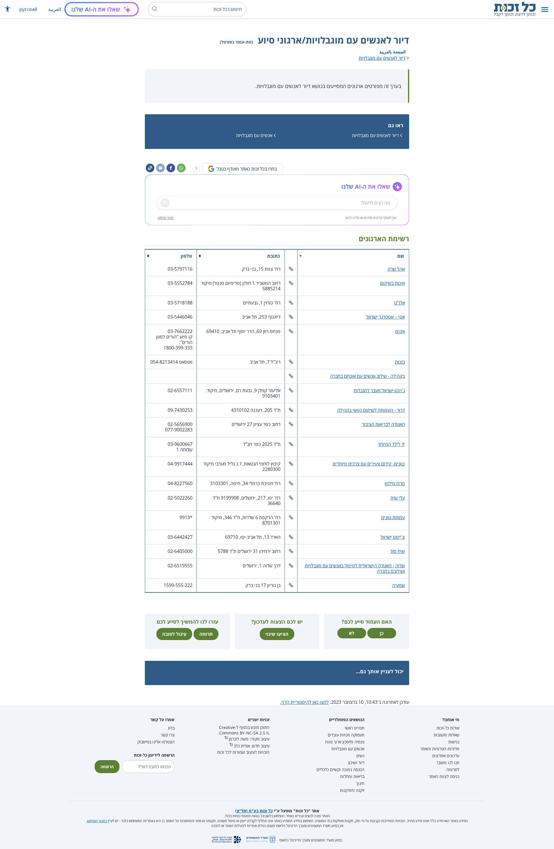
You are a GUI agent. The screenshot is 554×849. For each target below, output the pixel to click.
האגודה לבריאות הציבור (383, 424)
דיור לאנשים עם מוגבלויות (382, 58)
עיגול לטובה (174, 634)
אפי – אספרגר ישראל (385, 317)
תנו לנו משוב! (448, 762)
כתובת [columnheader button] (273, 256)
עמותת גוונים (393, 517)
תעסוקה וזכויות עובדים (346, 735)
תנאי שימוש (166, 217)
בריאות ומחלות (352, 776)
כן (381, 633)
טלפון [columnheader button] (186, 256)
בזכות (400, 362)
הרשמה (107, 766)
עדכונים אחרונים (445, 755)
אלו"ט (399, 303)
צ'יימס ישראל (392, 537)
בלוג (171, 728)
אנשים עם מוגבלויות (254, 135)
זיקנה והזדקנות (352, 790)
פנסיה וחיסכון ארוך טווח (344, 742)
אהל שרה (396, 269)
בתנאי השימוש (97, 820)
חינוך (360, 783)
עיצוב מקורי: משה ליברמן (249, 739)
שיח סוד (397, 551)
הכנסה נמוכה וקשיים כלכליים (340, 769)
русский (28, 9)
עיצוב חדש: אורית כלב (251, 746)
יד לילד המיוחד (391, 444)
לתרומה (452, 769)
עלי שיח (397, 498)
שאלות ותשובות (446, 735)
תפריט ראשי (354, 728)
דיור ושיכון (356, 762)
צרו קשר (168, 735)
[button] (545, 9)
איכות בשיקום (392, 283)
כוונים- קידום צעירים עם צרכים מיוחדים (369, 464)
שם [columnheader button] (400, 256)
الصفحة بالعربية (392, 52)
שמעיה (398, 585)
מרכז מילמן (395, 483)
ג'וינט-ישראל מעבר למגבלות (379, 390)
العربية (54, 9)
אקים (400, 331)
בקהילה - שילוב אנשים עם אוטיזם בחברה (367, 376)
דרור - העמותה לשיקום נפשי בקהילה (371, 410)
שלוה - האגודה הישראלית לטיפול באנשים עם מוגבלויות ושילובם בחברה (355, 568)
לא (351, 633)
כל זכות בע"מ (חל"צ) (254, 811)
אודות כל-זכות (448, 728)
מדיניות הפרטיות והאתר (439, 748)
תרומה (206, 634)
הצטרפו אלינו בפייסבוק (156, 742)
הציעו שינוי (277, 634)
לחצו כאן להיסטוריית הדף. (304, 702)
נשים (360, 755)
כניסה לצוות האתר (444, 776)
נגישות (453, 742)
